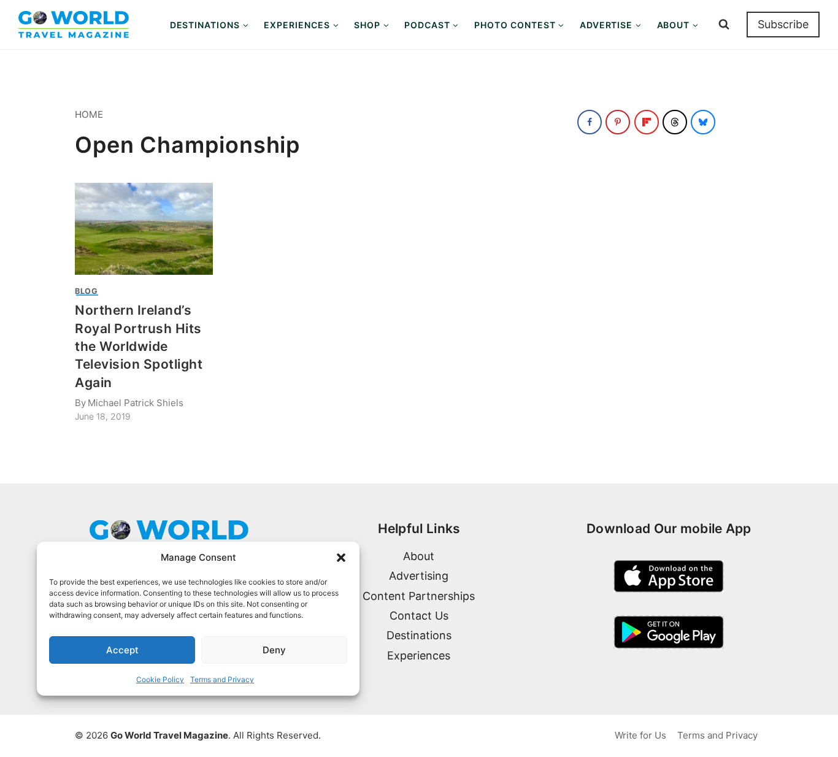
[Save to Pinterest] (617, 122)
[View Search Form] (724, 24)
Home (89, 114)
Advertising (418, 575)
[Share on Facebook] (589, 122)
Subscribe (783, 24)
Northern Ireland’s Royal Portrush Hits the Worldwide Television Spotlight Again (139, 346)
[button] (341, 557)
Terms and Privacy (222, 679)
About (418, 556)
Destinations (419, 635)
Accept (122, 650)
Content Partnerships (419, 596)
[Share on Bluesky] (703, 122)
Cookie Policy (160, 679)
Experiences (418, 655)
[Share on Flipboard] (646, 122)
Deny (274, 650)
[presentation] (144, 229)
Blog (86, 291)
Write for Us (640, 735)
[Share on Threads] (675, 122)
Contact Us (419, 615)
